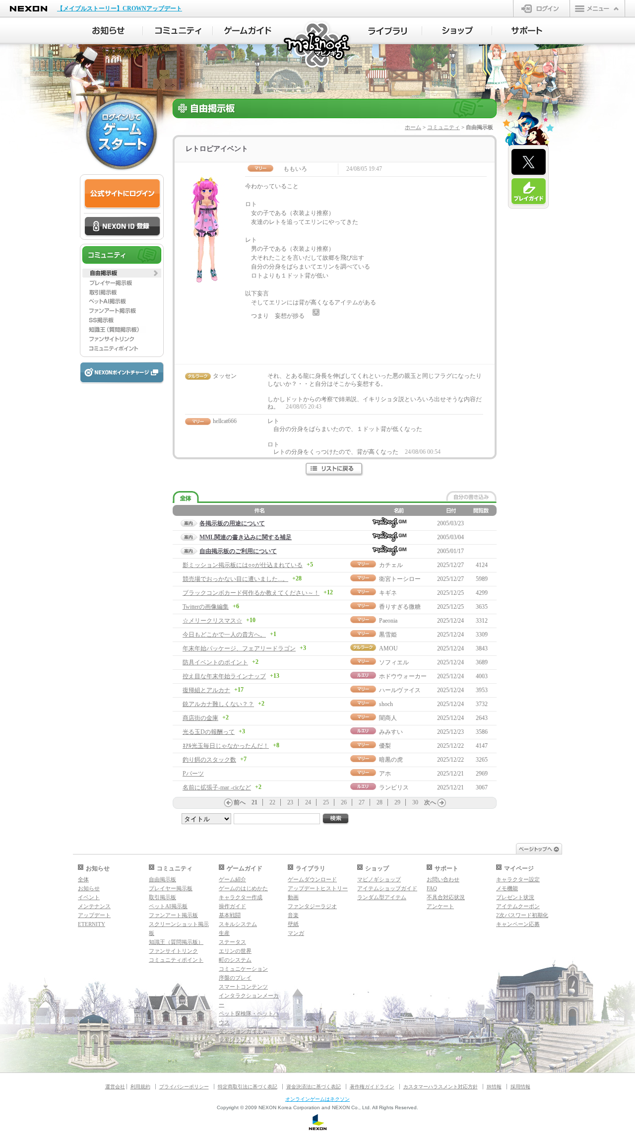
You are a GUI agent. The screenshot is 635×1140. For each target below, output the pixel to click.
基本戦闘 (230, 915)
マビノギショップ (379, 879)
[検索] (335, 819)
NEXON (28, 8)
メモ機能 (507, 888)
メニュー (597, 8)
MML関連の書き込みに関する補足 (245, 537)
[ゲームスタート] (121, 134)
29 (397, 802)
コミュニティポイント (176, 960)
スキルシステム (238, 924)
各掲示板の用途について (232, 523)
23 (290, 802)
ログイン (541, 8)
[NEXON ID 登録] (122, 226)
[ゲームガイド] (248, 30)
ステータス (232, 942)
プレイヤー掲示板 (170, 888)
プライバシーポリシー (184, 1086)
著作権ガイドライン (372, 1086)
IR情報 (494, 1086)
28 (379, 802)
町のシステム (235, 960)
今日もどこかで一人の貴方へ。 (224, 634)
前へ (240, 802)
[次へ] (441, 802)
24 (308, 802)
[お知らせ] (108, 30)
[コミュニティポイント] (121, 348)
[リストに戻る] (335, 469)
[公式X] (528, 162)
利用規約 (140, 1086)
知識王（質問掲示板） (176, 942)
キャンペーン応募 (518, 924)
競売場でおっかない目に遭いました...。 (235, 578)
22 (272, 802)
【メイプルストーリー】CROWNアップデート (119, 8)
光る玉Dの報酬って (209, 731)
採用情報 (520, 1086)
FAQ (432, 888)
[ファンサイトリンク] (121, 339)
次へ (430, 802)
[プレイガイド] (528, 192)
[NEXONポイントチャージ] (121, 373)
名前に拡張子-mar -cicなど (217, 787)
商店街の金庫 (200, 717)
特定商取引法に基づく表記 (247, 1086)
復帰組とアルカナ (206, 690)
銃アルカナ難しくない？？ (218, 704)
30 (415, 802)
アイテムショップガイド (387, 888)
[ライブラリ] (387, 30)
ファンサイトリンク (173, 951)
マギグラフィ (235, 1040)
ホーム (413, 127)
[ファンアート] (121, 310)
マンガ (296, 933)
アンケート (440, 906)
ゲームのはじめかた (243, 888)
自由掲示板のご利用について (238, 551)
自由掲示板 (162, 879)
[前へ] (228, 802)
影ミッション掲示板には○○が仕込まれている (243, 565)
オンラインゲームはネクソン (317, 1099)
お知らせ (89, 888)
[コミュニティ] (178, 30)
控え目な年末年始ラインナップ (224, 676)
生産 (224, 933)
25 (326, 802)
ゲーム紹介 (232, 879)
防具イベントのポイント (215, 662)
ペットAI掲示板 (168, 906)
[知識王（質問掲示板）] (121, 329)
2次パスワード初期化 (522, 915)
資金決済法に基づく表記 (313, 1086)
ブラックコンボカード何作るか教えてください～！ (251, 592)
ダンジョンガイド (240, 1031)
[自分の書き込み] (471, 496)
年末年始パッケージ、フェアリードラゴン (239, 648)
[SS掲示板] (121, 320)
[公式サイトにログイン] (122, 194)
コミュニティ (443, 127)
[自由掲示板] (121, 273)
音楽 (293, 915)
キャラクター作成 (240, 897)
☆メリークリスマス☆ (212, 620)
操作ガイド (232, 906)
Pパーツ (193, 773)
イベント (89, 897)
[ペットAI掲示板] (121, 301)
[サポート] (527, 30)
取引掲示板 (162, 897)
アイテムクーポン (518, 906)
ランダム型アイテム (381, 897)
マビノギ (318, 45)
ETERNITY (91, 924)
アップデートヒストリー (318, 888)
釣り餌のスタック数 (209, 759)
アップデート (94, 915)
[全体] (186, 497)
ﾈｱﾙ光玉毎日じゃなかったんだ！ (226, 745)
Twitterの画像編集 (206, 606)
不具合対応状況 (446, 897)
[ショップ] (457, 30)
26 (344, 802)
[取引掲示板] (121, 291)
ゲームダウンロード (312, 879)
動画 (293, 897)
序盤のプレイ (235, 978)
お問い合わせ (443, 879)
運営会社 (115, 1086)
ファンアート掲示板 (173, 915)
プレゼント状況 (515, 897)
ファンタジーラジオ (312, 906)
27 (362, 802)
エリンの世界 (235, 951)
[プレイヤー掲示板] (121, 282)
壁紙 (293, 924)
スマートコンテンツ (243, 987)
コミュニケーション (243, 969)
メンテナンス (94, 906)
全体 (83, 879)
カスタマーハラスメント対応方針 (440, 1086)
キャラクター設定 (518, 879)
